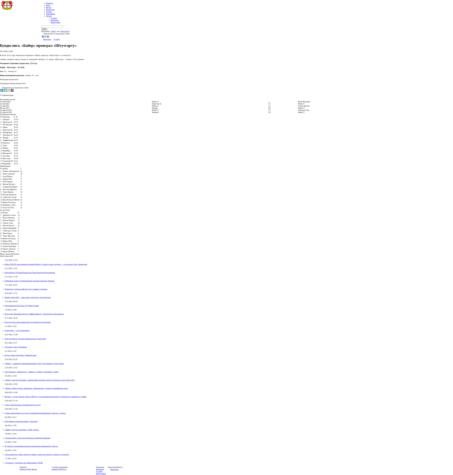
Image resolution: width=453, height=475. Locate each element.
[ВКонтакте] (43, 36)
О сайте (54, 18)
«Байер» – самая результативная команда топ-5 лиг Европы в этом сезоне (34, 364)
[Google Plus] (48, 36)
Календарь (50, 10)
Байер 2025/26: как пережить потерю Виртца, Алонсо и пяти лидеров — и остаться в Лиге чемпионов (46, 264)
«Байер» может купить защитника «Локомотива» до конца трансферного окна (36, 388)
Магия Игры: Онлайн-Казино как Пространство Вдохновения (30, 273)
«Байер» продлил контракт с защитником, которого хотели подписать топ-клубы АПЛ (39, 380)
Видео (48, 7)
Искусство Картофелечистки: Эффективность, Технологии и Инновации (34, 314)
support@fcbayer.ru (59, 469)
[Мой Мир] (12, 90)
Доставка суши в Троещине (16, 347)
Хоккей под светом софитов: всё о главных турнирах (26, 289)
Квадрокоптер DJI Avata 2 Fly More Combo (22, 306)
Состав (49, 12)
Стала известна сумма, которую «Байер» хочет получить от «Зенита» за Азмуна (37, 455)
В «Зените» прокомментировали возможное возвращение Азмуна (31, 446)
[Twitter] (45, 36)
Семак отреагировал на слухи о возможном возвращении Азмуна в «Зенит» (35, 413)
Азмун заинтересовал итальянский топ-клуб (22, 405)
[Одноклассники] (8, 90)
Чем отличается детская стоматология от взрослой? (25, 339)
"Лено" (53, 31)
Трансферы (50, 14)
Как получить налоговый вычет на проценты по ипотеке (28, 322)
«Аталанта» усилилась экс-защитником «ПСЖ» (24, 463)
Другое (49, 16)
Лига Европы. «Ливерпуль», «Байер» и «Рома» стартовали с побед (32, 372)
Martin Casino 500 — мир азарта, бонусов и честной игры (28, 297)
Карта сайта (55, 22)
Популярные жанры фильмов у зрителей (21, 421)
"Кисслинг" (65, 31)
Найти (44, 29)
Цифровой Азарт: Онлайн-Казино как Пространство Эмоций (29, 281)
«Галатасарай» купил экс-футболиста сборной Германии (27, 438)
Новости (23, 469)
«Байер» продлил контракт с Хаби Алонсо (22, 430)
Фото (48, 5)
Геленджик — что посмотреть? (17, 331)
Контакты (55, 20)
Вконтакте (114, 470)
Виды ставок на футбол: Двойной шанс (21, 355)
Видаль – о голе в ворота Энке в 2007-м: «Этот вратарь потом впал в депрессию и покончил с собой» (46, 397)
